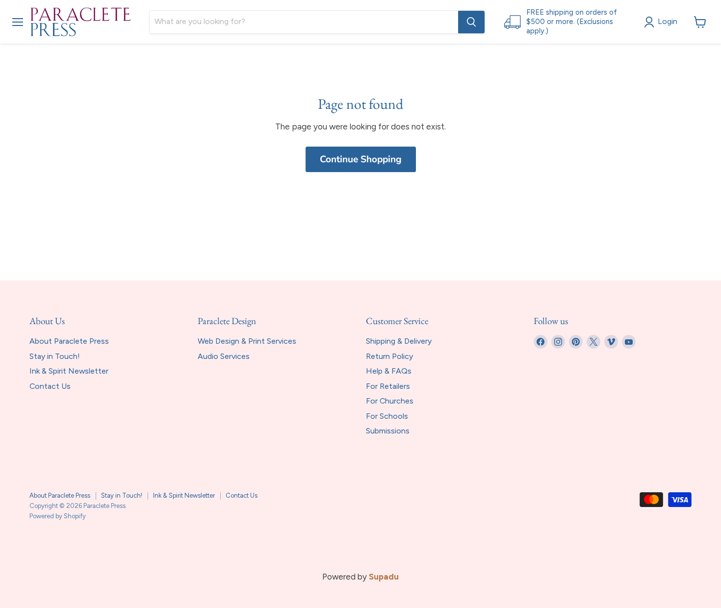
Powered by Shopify (57, 516)
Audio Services (224, 356)
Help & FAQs (389, 371)
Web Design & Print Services (247, 341)
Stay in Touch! (54, 356)
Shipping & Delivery (399, 341)
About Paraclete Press (69, 341)
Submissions (388, 430)
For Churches (389, 400)
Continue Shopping (361, 159)
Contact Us (50, 386)
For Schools (387, 416)
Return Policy (389, 356)
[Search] (471, 22)
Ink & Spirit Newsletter (68, 371)
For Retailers (388, 386)
